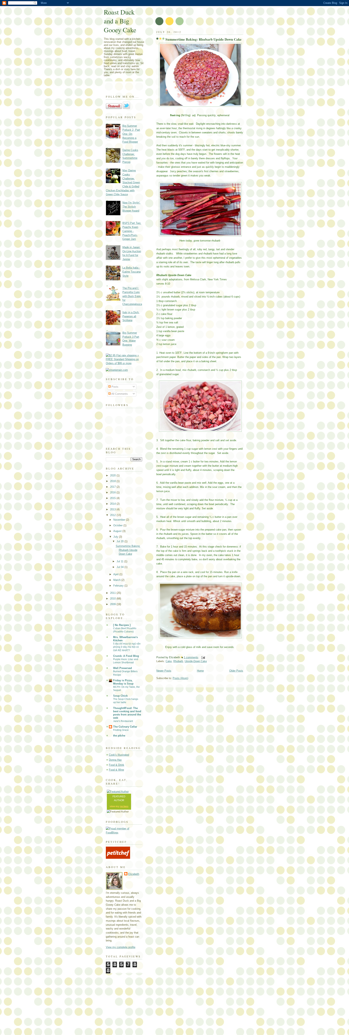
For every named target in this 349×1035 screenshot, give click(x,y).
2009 (113, 604)
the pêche (119, 735)
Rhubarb (178, 661)
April (116, 574)
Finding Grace (121, 730)
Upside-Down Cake (196, 661)
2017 (113, 486)
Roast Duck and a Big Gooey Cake (120, 20)
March (117, 579)
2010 (113, 598)
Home (200, 670)
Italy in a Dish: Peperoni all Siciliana (130, 316)
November (119, 519)
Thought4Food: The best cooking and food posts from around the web (127, 713)
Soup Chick (120, 695)
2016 (113, 492)
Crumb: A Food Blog (126, 655)
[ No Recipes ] (121, 625)
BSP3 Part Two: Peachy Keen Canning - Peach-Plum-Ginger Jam (131, 231)
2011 (113, 592)
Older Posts (236, 670)
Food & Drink (116, 764)
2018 (113, 481)
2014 (113, 503)
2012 (113, 515)
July (116, 536)
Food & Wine (116, 769)
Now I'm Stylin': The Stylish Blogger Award (131, 206)
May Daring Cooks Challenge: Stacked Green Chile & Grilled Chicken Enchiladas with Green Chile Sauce (123, 182)
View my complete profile (120, 947)
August (117, 531)
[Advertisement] (174, 1009)
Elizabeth (133, 874)
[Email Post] (202, 657)
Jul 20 (120, 541)
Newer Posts (163, 670)
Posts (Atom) (180, 678)
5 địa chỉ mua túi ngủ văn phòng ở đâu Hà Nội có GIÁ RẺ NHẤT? (127, 647)
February (118, 585)
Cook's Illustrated (119, 754)
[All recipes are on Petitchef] (118, 857)
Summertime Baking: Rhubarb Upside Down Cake (203, 39)
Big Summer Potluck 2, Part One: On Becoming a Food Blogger (131, 133)
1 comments (191, 657)
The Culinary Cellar (125, 726)
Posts (114, 386)
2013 (113, 509)
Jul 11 (120, 561)
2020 (113, 475)
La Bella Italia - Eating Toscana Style (131, 271)
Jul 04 (120, 567)
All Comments (119, 393)
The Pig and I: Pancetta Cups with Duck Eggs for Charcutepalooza (132, 296)
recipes (124, 806)
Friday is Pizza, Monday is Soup (123, 682)
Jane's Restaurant (123, 721)
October (118, 525)
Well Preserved (122, 668)
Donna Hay (115, 759)
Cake (169, 661)
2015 (113, 498)
